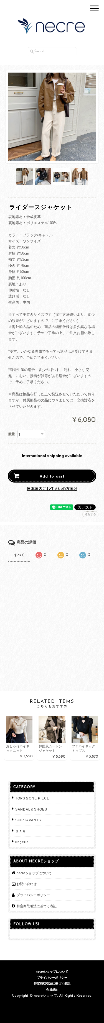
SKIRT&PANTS (28, 820)
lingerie (22, 842)
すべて (19, 555)
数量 (11, 434)
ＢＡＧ (20, 831)
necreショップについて (34, 873)
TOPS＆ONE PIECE (32, 798)
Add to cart (52, 476)
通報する (90, 514)
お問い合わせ (27, 884)
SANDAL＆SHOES (31, 809)
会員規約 (52, 989)
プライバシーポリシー (33, 895)
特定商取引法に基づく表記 (37, 906)
